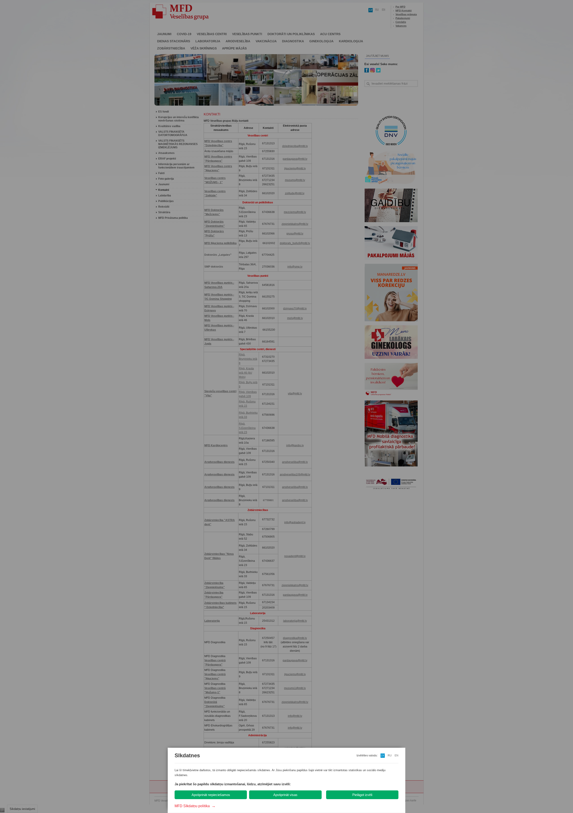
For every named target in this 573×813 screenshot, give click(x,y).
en (396, 755)
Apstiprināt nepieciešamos (211, 795)
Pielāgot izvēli (362, 795)
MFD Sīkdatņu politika (195, 806)
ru (390, 755)
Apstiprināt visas (285, 795)
